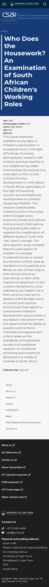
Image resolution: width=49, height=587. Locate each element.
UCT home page (11, 489)
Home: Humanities (12, 467)
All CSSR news (10, 452)
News (8, 416)
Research (11, 397)
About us (10, 391)
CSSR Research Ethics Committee (23, 422)
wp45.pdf (24, 370)
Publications (12, 410)
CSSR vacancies (10, 482)
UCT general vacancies (14, 475)
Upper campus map (13, 497)
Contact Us (11, 429)
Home (9, 385)
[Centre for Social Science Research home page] (25, 17)
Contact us (8, 460)
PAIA (25, 581)
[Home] (17, 513)
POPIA (18, 581)
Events (9, 404)
